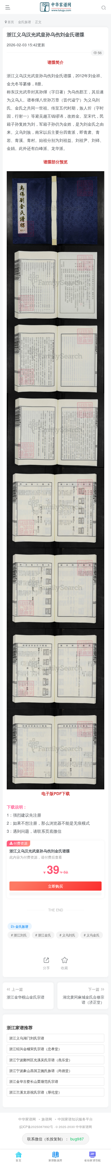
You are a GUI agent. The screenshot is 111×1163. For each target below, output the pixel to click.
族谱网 (46, 1119)
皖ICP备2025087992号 (36, 1127)
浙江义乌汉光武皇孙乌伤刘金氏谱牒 (45, 34)
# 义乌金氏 (91, 935)
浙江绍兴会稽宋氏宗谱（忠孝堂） (35, 1048)
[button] (104, 7)
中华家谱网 (27, 1119)
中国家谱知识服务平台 (75, 1119)
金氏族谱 (24, 21)
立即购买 (55, 886)
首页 (10, 21)
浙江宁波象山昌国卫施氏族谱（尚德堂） (40, 1070)
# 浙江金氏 (43, 935)
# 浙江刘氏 (19, 935)
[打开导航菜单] (7, 7)
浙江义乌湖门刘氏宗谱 (26, 1038)
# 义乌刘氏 (67, 935)
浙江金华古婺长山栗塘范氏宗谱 (33, 1081)
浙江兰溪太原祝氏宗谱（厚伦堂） (35, 1092)
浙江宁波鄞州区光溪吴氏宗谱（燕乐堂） (40, 1059)
